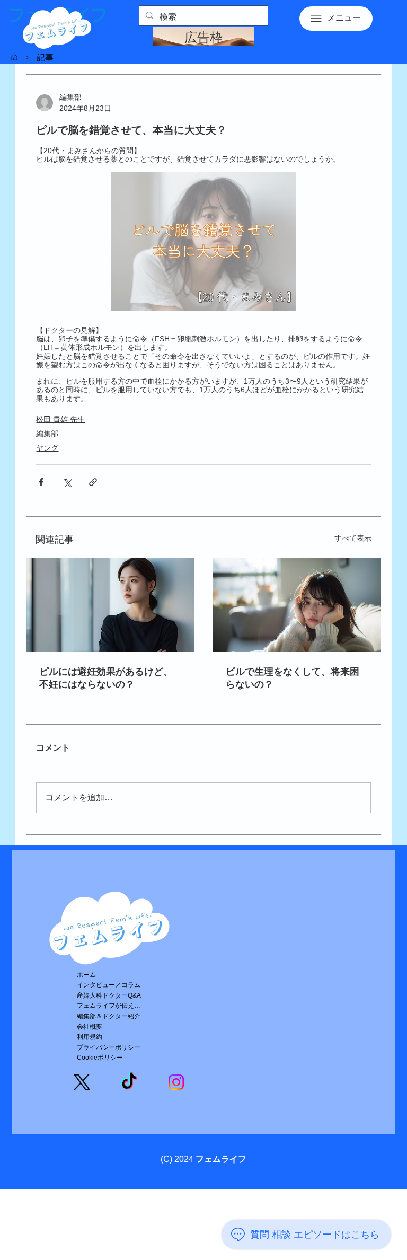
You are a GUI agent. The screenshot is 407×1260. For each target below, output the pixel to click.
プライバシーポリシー (108, 1047)
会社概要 (89, 1026)
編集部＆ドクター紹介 (108, 1016)
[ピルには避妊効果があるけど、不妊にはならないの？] (110, 605)
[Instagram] (176, 1082)
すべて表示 (352, 538)
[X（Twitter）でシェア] (67, 482)
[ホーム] (14, 57)
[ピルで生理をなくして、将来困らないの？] (297, 605)
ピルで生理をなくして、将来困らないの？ (292, 678)
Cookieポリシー (100, 1057)
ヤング (47, 448)
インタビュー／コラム (108, 985)
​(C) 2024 (203, 1159)
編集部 (47, 433)
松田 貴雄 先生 (60, 419)
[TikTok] (129, 1082)
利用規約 (89, 1037)
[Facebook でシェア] (41, 482)
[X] (82, 1082)
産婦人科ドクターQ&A (109, 995)
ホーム (86, 975)
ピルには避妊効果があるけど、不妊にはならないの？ (106, 678)
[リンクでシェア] (93, 482)
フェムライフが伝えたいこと (111, 1005)
